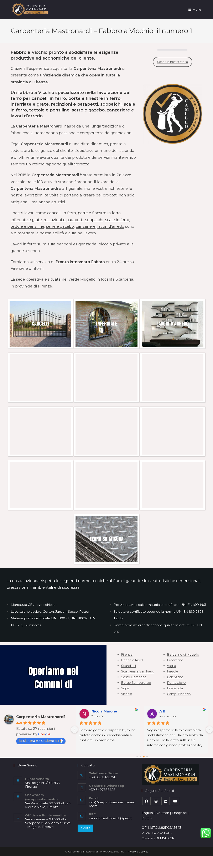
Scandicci (128, 666)
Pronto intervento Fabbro (80, 262)
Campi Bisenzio (179, 694)
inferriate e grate (26, 219)
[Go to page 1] (140, 756)
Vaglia (171, 666)
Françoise (179, 813)
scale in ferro (117, 219)
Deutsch (162, 813)
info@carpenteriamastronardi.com (112, 804)
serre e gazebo (60, 226)
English (147, 813)
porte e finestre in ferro (99, 213)
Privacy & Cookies (137, 851)
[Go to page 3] (147, 756)
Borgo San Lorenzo (136, 683)
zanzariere (85, 226)
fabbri (16, 133)
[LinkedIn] (165, 801)
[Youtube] (175, 801)
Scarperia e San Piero (137, 671)
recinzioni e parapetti (63, 219)
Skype (85, 828)
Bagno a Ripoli (132, 660)
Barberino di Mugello (183, 654)
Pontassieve (176, 683)
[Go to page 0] (136, 756)
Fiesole (172, 671)
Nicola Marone (104, 711)
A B (162, 711)
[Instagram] (156, 801)
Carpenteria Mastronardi (40, 717)
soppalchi (94, 219)
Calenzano (175, 677)
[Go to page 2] (144, 756)
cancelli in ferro (61, 213)
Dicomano (175, 660)
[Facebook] (146, 801)
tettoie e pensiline (27, 226)
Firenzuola (175, 688)
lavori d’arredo (110, 226)
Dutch (147, 818)
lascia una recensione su (39, 741)
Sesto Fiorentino (133, 677)
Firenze (127, 654)
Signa (125, 688)
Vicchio (126, 694)
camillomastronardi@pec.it (110, 818)
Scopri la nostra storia (172, 62)
